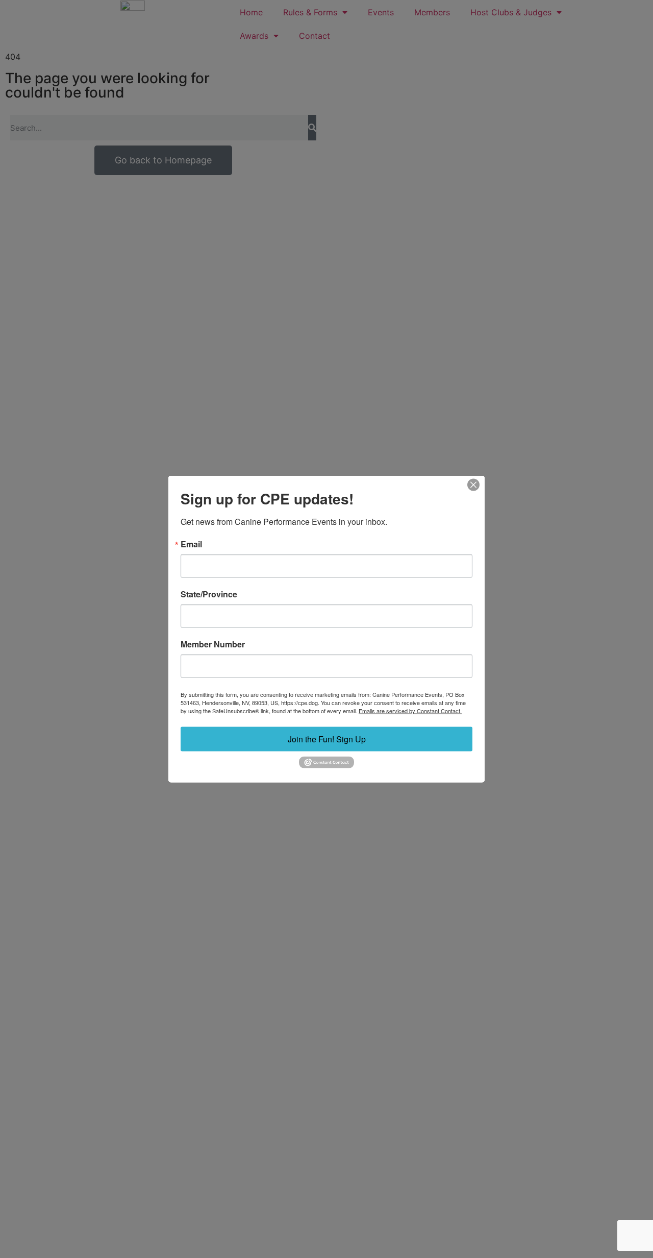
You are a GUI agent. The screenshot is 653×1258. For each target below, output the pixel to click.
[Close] (473, 485)
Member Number (213, 644)
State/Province (209, 594)
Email (191, 544)
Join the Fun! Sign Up (327, 739)
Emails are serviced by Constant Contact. (410, 711)
